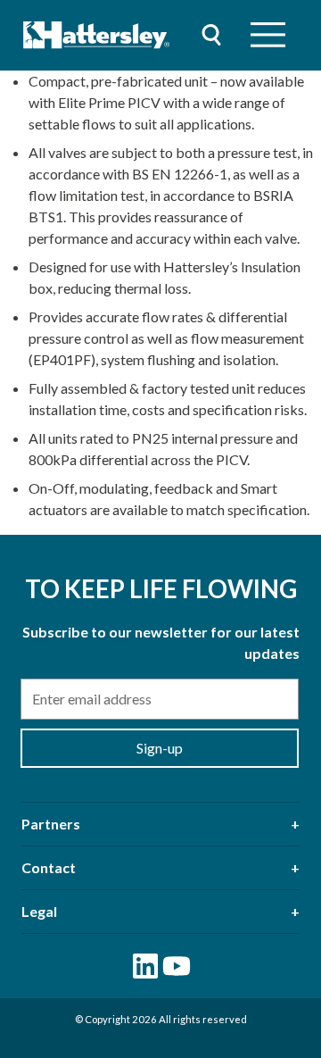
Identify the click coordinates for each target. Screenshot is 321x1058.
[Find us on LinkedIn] (145, 966)
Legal (39, 911)
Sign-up (159, 747)
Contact (48, 867)
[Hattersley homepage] (96, 35)
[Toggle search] (211, 35)
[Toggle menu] (268, 35)
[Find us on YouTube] (176, 966)
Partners (50, 823)
